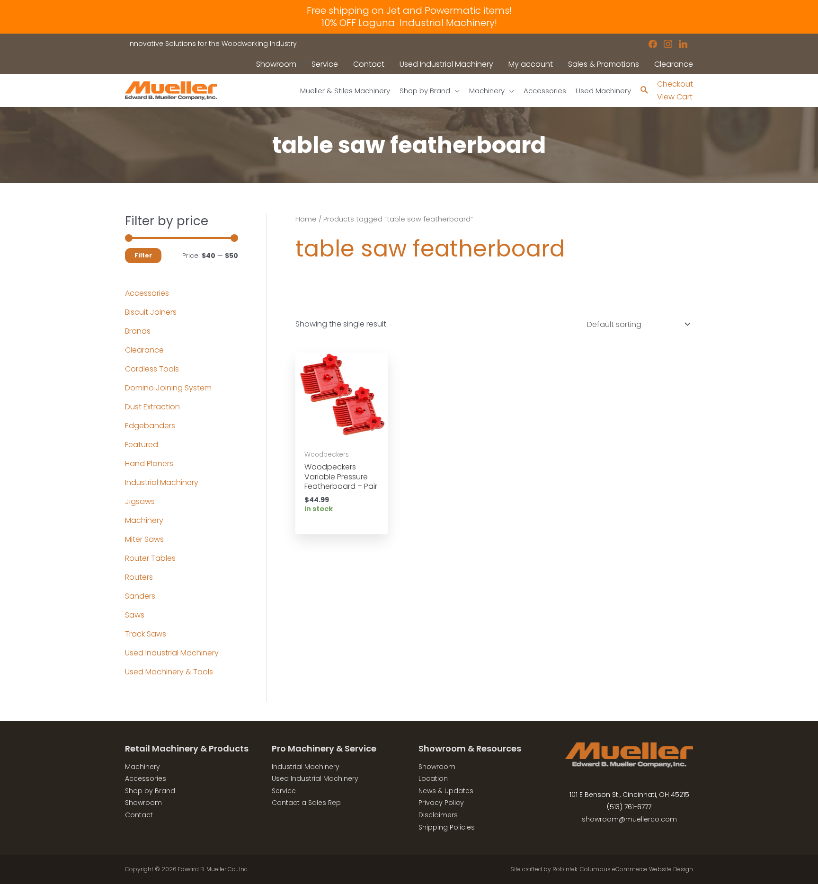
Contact (139, 815)
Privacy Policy (441, 802)
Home (306, 219)
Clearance (144, 350)
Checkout (675, 84)
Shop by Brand (150, 791)
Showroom (143, 802)
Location (433, 778)
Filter (143, 255)
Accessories (147, 293)
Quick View (341, 435)
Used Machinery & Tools (169, 671)
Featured (141, 444)
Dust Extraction (152, 406)
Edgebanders (150, 425)
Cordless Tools (152, 368)
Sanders (140, 596)
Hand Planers (149, 463)
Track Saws (145, 633)
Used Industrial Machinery (172, 652)
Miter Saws (144, 539)
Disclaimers (438, 815)
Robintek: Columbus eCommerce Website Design (622, 869)
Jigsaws (140, 501)
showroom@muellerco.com (629, 819)
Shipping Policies (446, 827)
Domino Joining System (168, 387)
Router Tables (150, 558)
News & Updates (445, 791)
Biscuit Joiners (151, 312)
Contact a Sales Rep (306, 802)
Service (284, 791)
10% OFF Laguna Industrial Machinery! (409, 22)
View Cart (675, 96)
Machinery (144, 520)
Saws (134, 615)
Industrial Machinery (161, 482)
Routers (139, 577)
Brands (138, 331)
